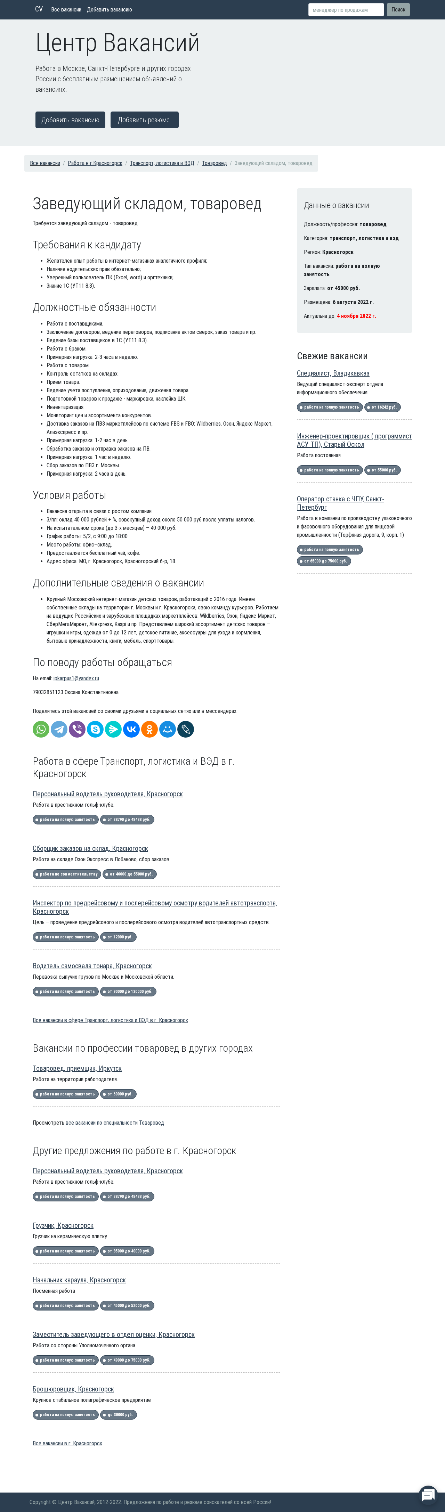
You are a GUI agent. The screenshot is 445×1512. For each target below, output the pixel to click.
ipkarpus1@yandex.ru (76, 678)
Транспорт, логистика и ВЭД (162, 163)
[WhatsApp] (41, 729)
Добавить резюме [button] (144, 120)
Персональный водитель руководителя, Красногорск (108, 794)
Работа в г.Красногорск (95, 163)
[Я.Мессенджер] (113, 729)
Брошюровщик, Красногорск (73, 1389)
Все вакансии (66, 9)
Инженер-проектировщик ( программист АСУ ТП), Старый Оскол (354, 440)
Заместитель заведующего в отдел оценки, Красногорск (114, 1334)
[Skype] (95, 729)
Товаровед (214, 163)
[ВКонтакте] (131, 729)
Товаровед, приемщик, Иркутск (77, 1068)
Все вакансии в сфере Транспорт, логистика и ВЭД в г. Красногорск (110, 1020)
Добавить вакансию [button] (70, 120)
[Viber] (77, 729)
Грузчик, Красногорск (63, 1225)
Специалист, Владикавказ (333, 373)
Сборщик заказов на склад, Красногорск (90, 848)
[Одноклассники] (149, 729)
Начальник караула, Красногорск (79, 1280)
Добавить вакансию (109, 9)
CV (39, 9)
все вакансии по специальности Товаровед (115, 1122)
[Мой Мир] (167, 729)
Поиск (398, 9)
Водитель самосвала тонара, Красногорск (92, 966)
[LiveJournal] (185, 729)
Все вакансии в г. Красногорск (67, 1443)
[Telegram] (59, 729)
